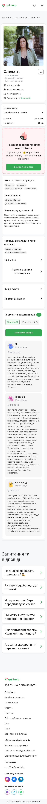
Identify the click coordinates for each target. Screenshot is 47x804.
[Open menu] (42, 5)
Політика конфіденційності (20, 750)
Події (7, 728)
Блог (7, 723)
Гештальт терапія (13, 249)
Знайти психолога (24, 167)
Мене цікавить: (10, 108)
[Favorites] (34, 5)
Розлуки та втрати (13, 188)
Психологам (11, 702)
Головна (6, 17)
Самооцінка (30, 188)
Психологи (21, 17)
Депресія (21, 185)
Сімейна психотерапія (15, 252)
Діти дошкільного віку (15, 203)
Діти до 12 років (12, 200)
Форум (8, 708)
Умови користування (16, 745)
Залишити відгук (23, 332)
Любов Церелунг (27, 98)
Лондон (35, 17)
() (12, 322)
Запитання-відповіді (16, 734)
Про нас (9, 713)
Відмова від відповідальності (21, 756)
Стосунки (9, 185)
